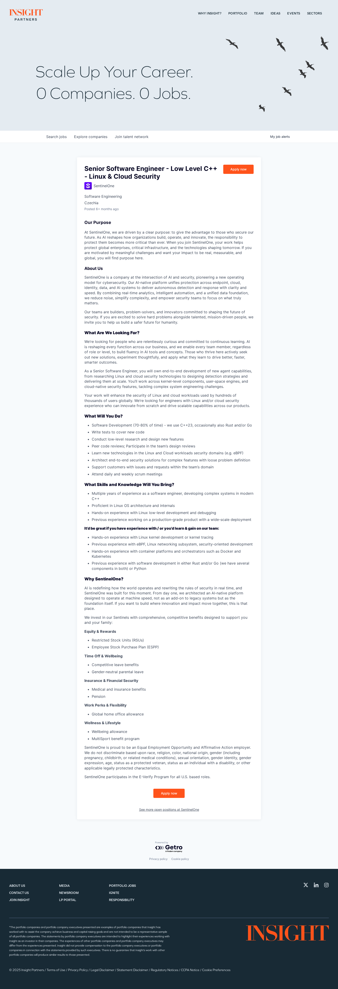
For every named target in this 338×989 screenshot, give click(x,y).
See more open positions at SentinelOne (169, 809)
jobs (56, 136)
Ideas (276, 13)
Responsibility (122, 900)
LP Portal (67, 900)
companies (90, 136)
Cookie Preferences (216, 970)
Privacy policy (158, 859)
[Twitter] (306, 885)
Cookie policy (180, 859)
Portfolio (237, 13)
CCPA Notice (190, 970)
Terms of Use (56, 970)
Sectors (314, 13)
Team (259, 13)
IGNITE (114, 893)
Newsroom (69, 893)
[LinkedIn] (316, 885)
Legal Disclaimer (103, 970)
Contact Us (19, 893)
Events (293, 13)
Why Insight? (209, 13)
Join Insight (19, 900)
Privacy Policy (78, 970)
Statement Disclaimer (133, 970)
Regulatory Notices (165, 970)
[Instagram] (326, 885)
